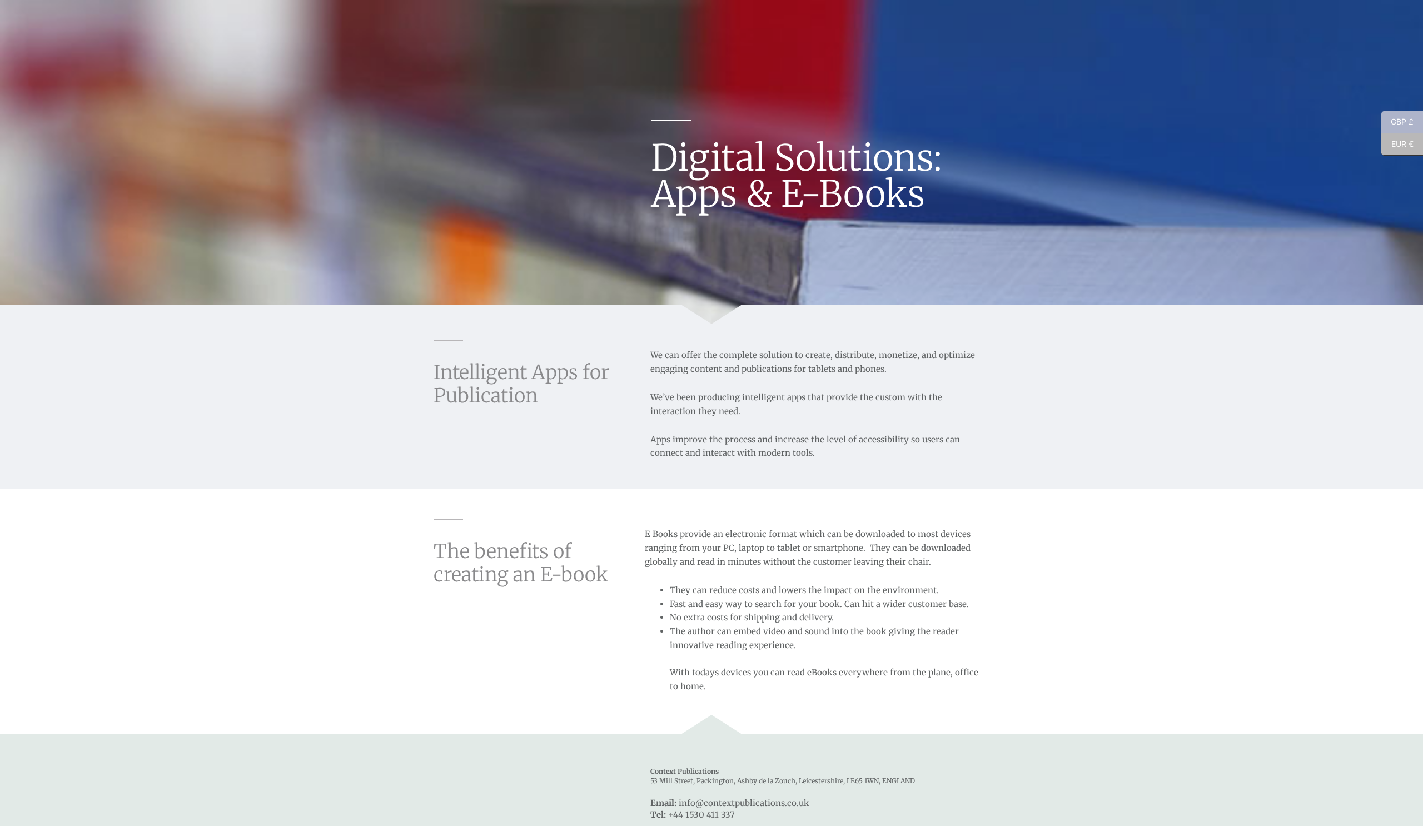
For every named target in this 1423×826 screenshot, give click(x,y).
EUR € (1397, 144)
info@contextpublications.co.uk (744, 803)
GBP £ (1397, 122)
